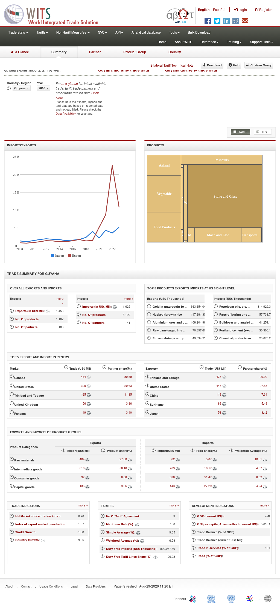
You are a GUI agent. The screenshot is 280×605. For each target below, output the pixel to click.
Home (162, 41)
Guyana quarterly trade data (191, 70)
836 (172, 477)
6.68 (124, 477)
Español (219, 9)
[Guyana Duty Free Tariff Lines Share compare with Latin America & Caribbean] (155, 556)
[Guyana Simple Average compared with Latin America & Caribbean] (138, 532)
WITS (54, 13)
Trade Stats (17, 32)
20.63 (128, 385)
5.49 (264, 403)
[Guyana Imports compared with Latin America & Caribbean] (115, 306)
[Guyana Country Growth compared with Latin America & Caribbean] (43, 540)
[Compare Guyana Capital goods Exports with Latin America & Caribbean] (87, 486)
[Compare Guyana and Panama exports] (89, 412)
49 (84, 412)
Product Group (134, 51)
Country (174, 51)
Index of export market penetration (40, 524)
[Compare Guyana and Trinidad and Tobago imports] (224, 376)
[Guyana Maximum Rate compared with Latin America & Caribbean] (137, 524)
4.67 (259, 468)
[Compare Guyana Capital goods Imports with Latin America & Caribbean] (178, 486)
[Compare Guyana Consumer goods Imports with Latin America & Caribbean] (178, 477)
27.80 (123, 459)
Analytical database (146, 32)
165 (83, 394)
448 (218, 385)
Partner (95, 51)
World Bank (269, 598)
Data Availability (66, 113)
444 (83, 376)
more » (60, 300)
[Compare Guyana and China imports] (224, 394)
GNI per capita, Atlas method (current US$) (228, 524)
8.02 (259, 477)
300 (83, 385)
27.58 (263, 385)
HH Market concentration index (37, 516)
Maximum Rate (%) (119, 524)
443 (172, 486)
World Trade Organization (250, 598)
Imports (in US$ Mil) (96, 306)
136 (82, 486)
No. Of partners (26, 327)
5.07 (209, 459)
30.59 (128, 376)
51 (219, 412)
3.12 (264, 412)
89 (219, 403)
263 (172, 468)
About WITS (183, 41)
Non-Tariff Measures (71, 32)
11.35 (128, 394)
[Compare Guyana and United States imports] (224, 385)
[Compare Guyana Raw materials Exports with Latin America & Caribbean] (87, 459)
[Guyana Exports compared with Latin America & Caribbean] (48, 311)
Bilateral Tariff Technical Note (172, 65)
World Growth (25, 532)
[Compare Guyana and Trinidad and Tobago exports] (89, 394)
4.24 (259, 486)
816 (82, 468)
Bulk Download (199, 32)
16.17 (208, 468)
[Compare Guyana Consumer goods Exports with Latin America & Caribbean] (87, 477)
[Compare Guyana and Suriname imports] (224, 403)
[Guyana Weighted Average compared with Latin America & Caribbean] (142, 540)
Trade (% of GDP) (209, 556)
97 (82, 477)
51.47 (208, 477)
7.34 (264, 394)
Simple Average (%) (120, 532)
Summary (59, 51)
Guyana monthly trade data (123, 70)
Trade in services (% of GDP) (217, 548)
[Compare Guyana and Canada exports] (89, 376)
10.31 (258, 459)
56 (84, 403)
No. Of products (27, 319)
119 (218, 394)
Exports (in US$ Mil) (29, 311)
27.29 (208, 486)
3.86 (129, 403)
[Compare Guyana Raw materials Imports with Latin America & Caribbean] (178, 459)
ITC (193, 598)
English (203, 9)
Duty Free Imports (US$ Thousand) (131, 549)
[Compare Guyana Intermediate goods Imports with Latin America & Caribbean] (178, 468)
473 (218, 376)
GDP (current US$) (210, 516)
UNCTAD (212, 598)
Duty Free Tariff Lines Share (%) (128, 556)
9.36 (124, 486)
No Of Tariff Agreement (122, 516)
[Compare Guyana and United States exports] (89, 385)
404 (82, 459)
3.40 (129, 412)
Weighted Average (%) (122, 540)
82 (173, 459)
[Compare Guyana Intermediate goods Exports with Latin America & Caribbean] (87, 468)
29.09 (263, 376)
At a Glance (20, 51)
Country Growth (27, 540)
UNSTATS (231, 598)
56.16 (123, 468)
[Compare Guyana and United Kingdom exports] (89, 403)
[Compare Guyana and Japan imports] (224, 412)
